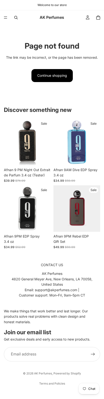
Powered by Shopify (67, 373)
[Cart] (98, 17)
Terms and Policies (52, 383)
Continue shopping (52, 75)
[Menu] (5, 17)
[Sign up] (93, 354)
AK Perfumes (43, 373)
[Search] (16, 17)
